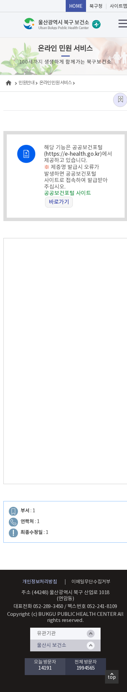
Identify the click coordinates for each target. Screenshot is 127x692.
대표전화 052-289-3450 (39, 606)
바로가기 (59, 202)
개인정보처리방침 (39, 582)
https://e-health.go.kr (73, 154)
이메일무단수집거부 (90, 582)
